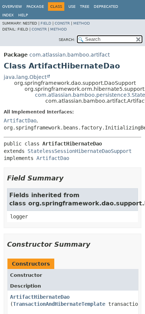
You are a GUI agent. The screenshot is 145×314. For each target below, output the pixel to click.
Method (81, 23)
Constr (62, 23)
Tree (84, 6)
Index (8, 15)
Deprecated (106, 6)
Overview (12, 6)
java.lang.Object (25, 77)
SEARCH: (67, 40)
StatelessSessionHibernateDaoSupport (80, 151)
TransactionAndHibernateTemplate (59, 304)
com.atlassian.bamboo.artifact (69, 55)
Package (35, 6)
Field (46, 23)
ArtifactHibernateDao (40, 297)
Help (23, 15)
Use (71, 6)
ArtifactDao (20, 121)
